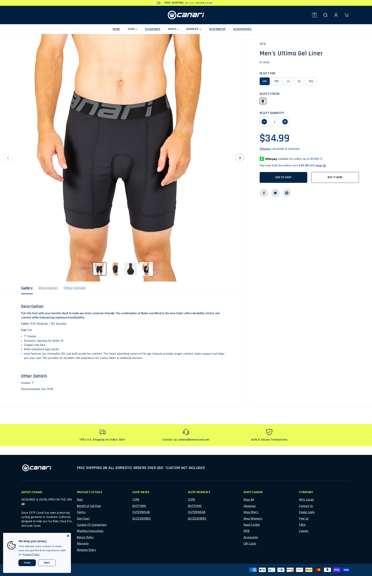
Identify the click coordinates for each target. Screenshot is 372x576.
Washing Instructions (90, 530)
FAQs (302, 524)
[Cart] (346, 15)
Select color (269, 93)
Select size (268, 73)
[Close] (68, 536)
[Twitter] (275, 193)
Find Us (303, 518)
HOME (116, 29)
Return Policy (85, 537)
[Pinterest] (286, 193)
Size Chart (83, 518)
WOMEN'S (193, 29)
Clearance (250, 506)
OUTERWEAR (217, 29)
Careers (303, 530)
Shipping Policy (86, 549)
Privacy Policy (31, 554)
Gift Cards (250, 543)
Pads (80, 499)
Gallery (27, 288)
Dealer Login (306, 512)
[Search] (325, 15)
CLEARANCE (152, 29)
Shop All (249, 499)
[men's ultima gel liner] (124, 158)
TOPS (135, 499)
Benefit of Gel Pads (89, 506)
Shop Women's (253, 518)
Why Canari (306, 499)
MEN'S (172, 29)
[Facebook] (264, 193)
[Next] (239, 158)
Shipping (265, 149)
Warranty (83, 543)
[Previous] (8, 158)
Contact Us (306, 506)
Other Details (75, 288)
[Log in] (336, 15)
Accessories (251, 537)
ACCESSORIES (242, 29)
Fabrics (81, 512)
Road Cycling (252, 524)
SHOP (132, 29)
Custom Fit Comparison (92, 524)
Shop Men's (251, 512)
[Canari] (186, 15)
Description (48, 288)
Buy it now (335, 177)
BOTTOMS (139, 506)
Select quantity (272, 113)
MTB (247, 530)
